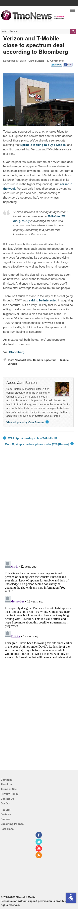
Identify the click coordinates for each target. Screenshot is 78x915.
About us (6, 784)
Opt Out (5, 803)
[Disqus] (38, 609)
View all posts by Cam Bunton (27, 422)
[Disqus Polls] (38, 506)
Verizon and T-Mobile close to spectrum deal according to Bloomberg (35, 44)
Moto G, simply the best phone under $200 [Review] (39, 444)
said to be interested (43, 300)
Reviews (6, 814)
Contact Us (7, 798)
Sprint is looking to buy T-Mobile (43, 144)
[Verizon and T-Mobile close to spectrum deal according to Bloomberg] (38, 99)
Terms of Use (9, 789)
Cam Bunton (36, 60)
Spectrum (50, 360)
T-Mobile (63, 360)
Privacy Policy (9, 793)
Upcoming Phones (12, 824)
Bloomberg (17, 352)
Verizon (12, 363)
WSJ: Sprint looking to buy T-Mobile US (30, 438)
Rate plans (7, 829)
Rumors (38, 360)
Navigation (72, 11)
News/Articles (23, 360)
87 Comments (55, 60)
